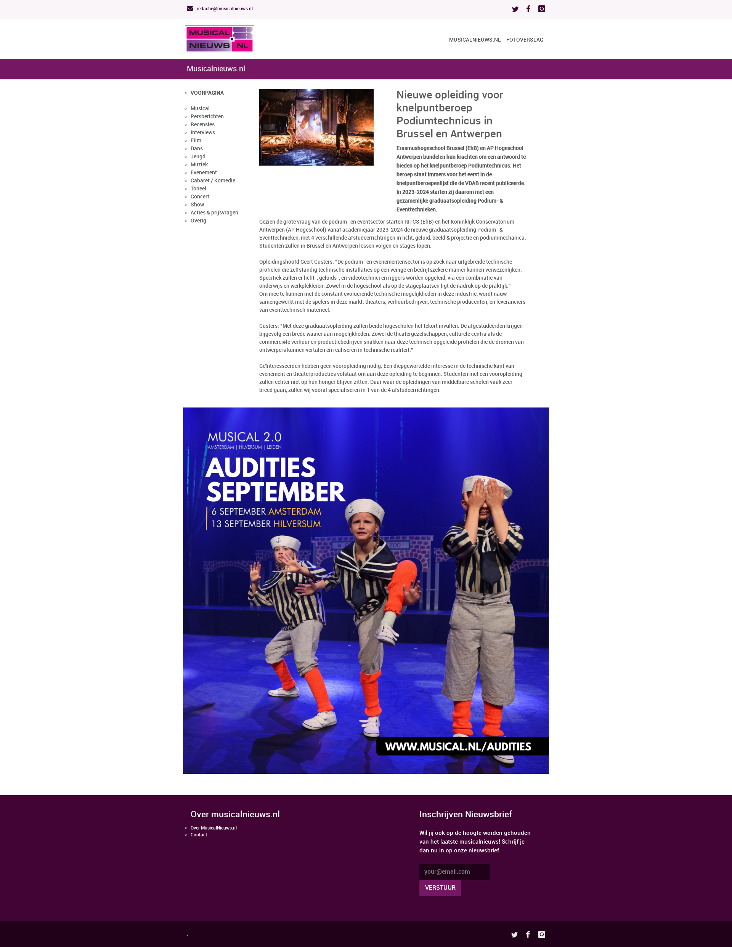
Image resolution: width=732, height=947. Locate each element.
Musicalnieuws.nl (475, 40)
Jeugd (198, 156)
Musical (200, 108)
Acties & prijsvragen (214, 213)
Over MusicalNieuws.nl (214, 828)
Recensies (203, 124)
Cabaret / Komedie (213, 181)
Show (197, 205)
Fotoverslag (524, 40)
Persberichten (207, 116)
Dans (197, 148)
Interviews (203, 132)
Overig (198, 221)
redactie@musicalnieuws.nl (224, 8)
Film (196, 140)
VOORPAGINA (207, 93)
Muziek (199, 164)
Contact (199, 835)
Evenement (204, 173)
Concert (200, 197)
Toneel (198, 189)
